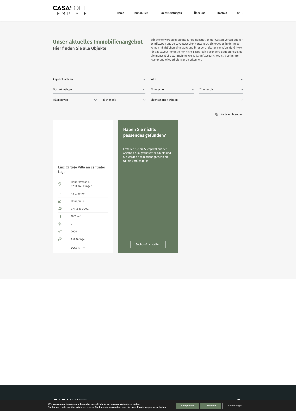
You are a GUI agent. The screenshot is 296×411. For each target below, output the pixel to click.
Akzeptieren (187, 405)
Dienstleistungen (171, 13)
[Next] (107, 140)
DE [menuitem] (238, 13)
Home (120, 13)
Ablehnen (211, 405)
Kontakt (222, 13)
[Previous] (58, 140)
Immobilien (141, 13)
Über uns (199, 13)
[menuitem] (239, 13)
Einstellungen (144, 407)
